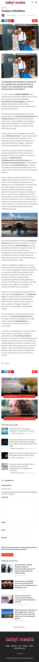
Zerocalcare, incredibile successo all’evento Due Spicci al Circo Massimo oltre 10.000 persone (26, 584)
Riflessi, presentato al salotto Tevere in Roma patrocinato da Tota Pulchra (23, 454)
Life (19, 646)
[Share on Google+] (9, 20)
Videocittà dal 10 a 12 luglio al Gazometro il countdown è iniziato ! (22, 430)
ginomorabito (12, 15)
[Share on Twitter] (6, 20)
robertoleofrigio (17, 433)
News (31, 646)
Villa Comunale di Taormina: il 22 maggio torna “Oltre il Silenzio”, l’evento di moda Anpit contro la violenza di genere (26, 614)
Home (8, 646)
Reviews (14, 646)
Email (3, 530)
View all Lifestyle (18, 627)
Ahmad (30, 658)
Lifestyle (4, 7)
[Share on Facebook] (2, 20)
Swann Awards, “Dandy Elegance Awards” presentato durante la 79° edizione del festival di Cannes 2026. (25, 569)
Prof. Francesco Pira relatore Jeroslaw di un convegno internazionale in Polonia (25, 599)
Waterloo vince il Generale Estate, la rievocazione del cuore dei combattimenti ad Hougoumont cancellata (22, 467)
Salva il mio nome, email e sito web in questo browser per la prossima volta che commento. (19, 548)
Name (3, 522)
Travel (25, 646)
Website (4, 538)
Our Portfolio (19, 648)
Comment (4, 497)
